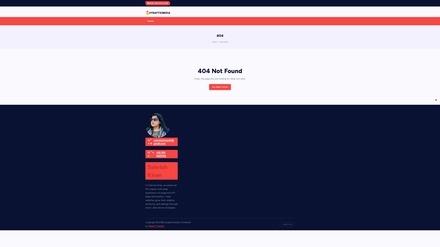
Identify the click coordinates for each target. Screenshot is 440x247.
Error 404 (224, 42)
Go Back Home (220, 87)
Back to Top (288, 224)
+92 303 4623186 (161, 154)
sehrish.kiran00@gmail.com (164, 142)
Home (150, 21)
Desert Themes (156, 226)
